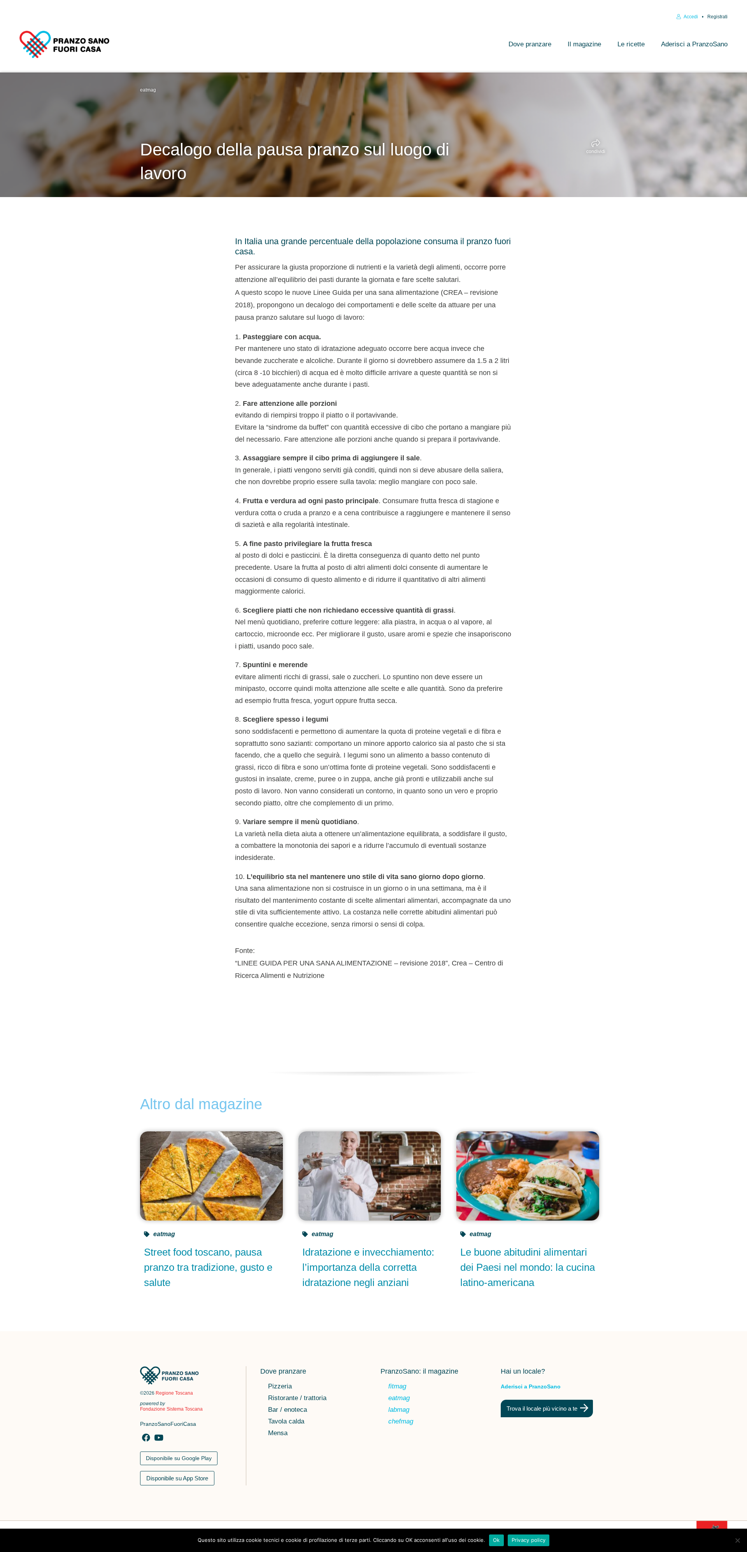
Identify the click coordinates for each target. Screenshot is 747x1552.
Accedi (690, 16)
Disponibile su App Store (177, 1478)
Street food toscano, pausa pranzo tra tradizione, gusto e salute (208, 1267)
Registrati (717, 16)
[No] (737, 1540)
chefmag (400, 1422)
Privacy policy (529, 1540)
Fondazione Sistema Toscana (171, 1409)
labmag (398, 1410)
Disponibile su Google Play (179, 1458)
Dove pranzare (530, 44)
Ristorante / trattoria (297, 1398)
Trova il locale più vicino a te (542, 1408)
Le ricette (631, 44)
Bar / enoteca (287, 1410)
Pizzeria (280, 1387)
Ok (496, 1540)
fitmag (397, 1387)
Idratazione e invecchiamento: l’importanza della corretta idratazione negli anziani (368, 1267)
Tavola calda (286, 1422)
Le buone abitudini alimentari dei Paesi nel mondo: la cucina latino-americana (527, 1267)
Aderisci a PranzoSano (694, 44)
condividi (595, 151)
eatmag (148, 90)
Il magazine (584, 44)
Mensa (278, 1433)
